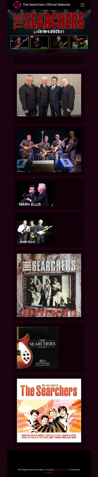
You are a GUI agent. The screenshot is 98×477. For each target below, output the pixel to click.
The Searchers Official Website (46, 4)
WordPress (48, 473)
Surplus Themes (61, 470)
